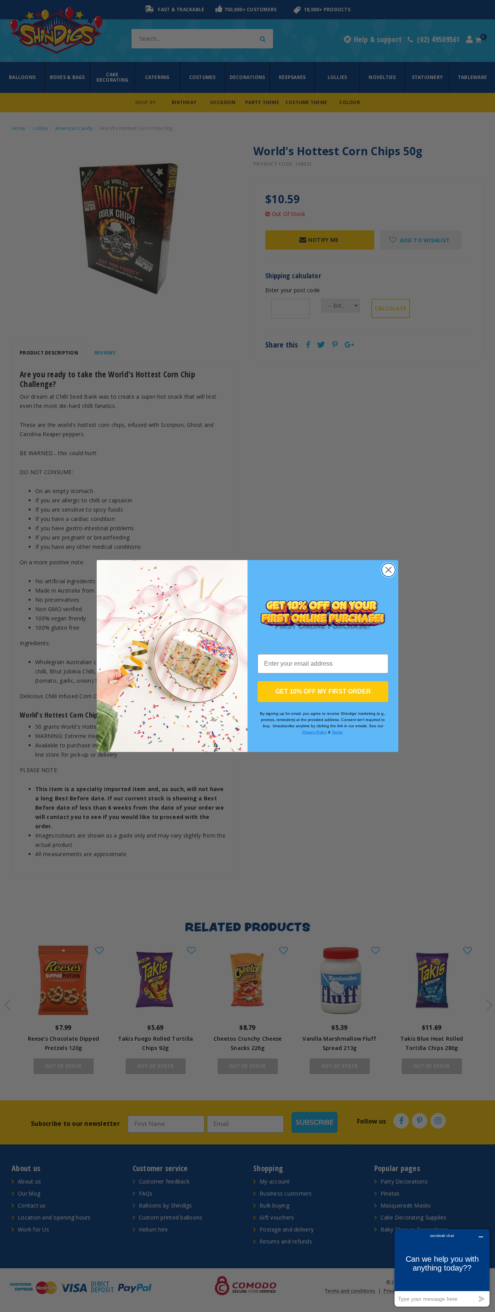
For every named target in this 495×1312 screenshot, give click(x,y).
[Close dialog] (388, 570)
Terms (337, 732)
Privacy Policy (314, 732)
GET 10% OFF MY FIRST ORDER (323, 691)
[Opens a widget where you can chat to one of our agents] (442, 1267)
